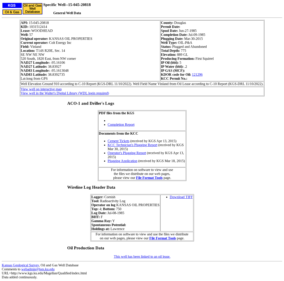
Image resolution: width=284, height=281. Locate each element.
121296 (197, 74)
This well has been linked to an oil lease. (142, 256)
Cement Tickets (118, 141)
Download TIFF (181, 197)
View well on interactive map (41, 89)
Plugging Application (122, 161)
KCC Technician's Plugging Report (132, 145)
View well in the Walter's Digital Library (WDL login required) (65, 93)
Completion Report (121, 124)
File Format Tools (149, 178)
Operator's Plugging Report (127, 153)
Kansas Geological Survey (20, 265)
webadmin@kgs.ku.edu (38, 269)
